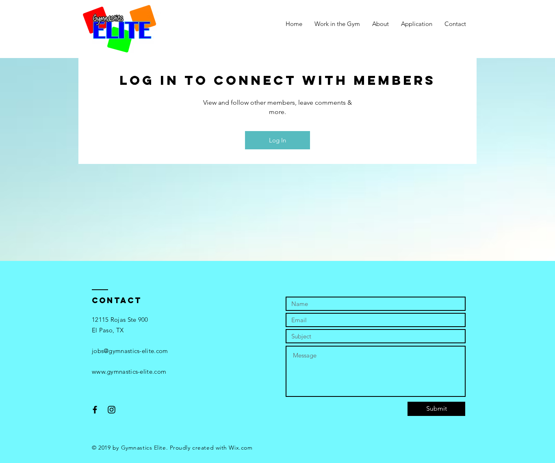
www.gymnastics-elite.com (129, 371)
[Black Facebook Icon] (95, 410)
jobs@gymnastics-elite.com (130, 351)
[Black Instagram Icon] (111, 410)
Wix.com (240, 447)
